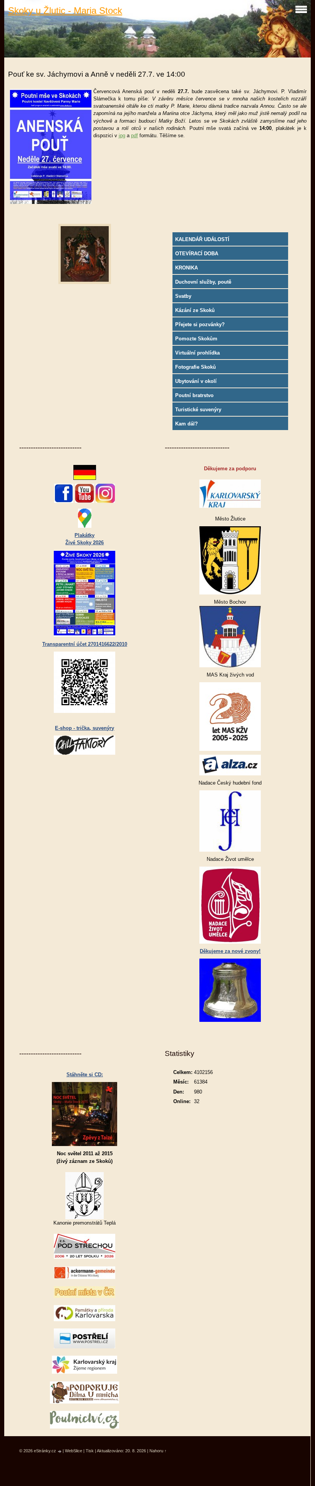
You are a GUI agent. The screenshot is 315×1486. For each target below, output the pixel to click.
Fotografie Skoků (195, 367)
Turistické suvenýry (198, 409)
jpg (122, 135)
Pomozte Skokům (196, 339)
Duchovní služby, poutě (203, 282)
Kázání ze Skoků (195, 310)
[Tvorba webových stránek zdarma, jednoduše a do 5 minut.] (60, 1451)
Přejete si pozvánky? (200, 324)
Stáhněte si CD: (84, 1074)
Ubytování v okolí (196, 381)
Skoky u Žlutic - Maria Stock (65, 10)
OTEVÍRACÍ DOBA (196, 253)
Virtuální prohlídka (197, 353)
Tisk (90, 1450)
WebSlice (73, 1450)
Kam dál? (186, 424)
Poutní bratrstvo (194, 395)
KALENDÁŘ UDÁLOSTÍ (202, 239)
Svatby (183, 296)
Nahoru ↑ (158, 1450)
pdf (134, 135)
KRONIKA (186, 268)
